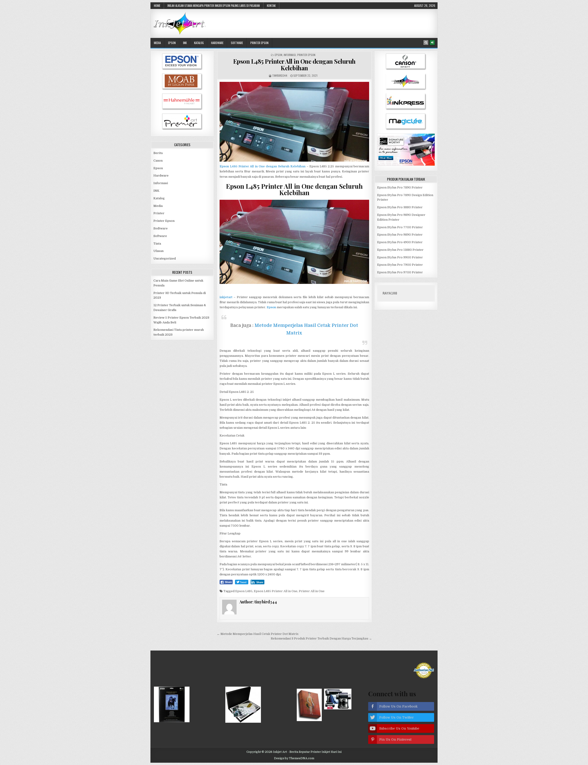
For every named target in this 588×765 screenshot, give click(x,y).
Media (157, 42)
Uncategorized (164, 258)
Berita (158, 153)
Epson (172, 42)
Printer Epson (259, 42)
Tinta (157, 243)
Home (157, 5)
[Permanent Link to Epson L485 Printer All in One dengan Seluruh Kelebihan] (294, 122)
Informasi (290, 55)
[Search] (426, 42)
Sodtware (160, 228)
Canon (158, 160)
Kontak (271, 5)
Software (237, 42)
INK (185, 42)
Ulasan (158, 251)
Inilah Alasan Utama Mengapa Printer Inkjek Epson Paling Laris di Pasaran (213, 5)
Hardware (217, 42)
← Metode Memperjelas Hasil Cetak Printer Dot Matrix (257, 634)
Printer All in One (312, 591)
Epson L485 (243, 591)
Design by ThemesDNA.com (294, 758)
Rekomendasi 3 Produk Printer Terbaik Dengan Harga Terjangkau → (321, 638)
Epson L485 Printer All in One (275, 591)
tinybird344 (279, 75)
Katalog (199, 42)
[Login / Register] (432, 42)
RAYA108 (390, 293)
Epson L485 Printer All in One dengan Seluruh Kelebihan (294, 64)
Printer (158, 213)
